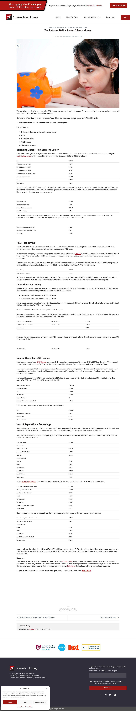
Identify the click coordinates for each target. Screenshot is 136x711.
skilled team (71, 566)
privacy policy (114, 683)
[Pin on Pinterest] (71, 609)
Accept (10, 702)
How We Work (72, 17)
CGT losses (41, 362)
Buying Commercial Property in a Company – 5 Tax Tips (37, 617)
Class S (78, 253)
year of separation (28, 481)
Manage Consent (58, 709)
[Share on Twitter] (64, 609)
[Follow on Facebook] (101, 695)
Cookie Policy (21, 706)
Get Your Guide (118, 6)
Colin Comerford (77, 36)
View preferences (40, 702)
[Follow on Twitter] (110, 695)
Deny (25, 702)
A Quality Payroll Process (108, 617)
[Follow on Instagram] (105, 695)
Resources (110, 17)
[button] (47, 688)
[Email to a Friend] (68, 609)
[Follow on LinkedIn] (115, 695)
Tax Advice (79, 27)
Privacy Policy (28, 706)
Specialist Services (91, 17)
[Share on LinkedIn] (75, 609)
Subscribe (107, 688)
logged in (32, 629)
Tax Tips (85, 27)
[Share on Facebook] (61, 609)
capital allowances (24, 156)
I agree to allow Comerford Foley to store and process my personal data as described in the (108, 682)
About (58, 17)
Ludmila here (67, 561)
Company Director (69, 27)
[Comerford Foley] (22, 17)
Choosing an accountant (56, 27)
